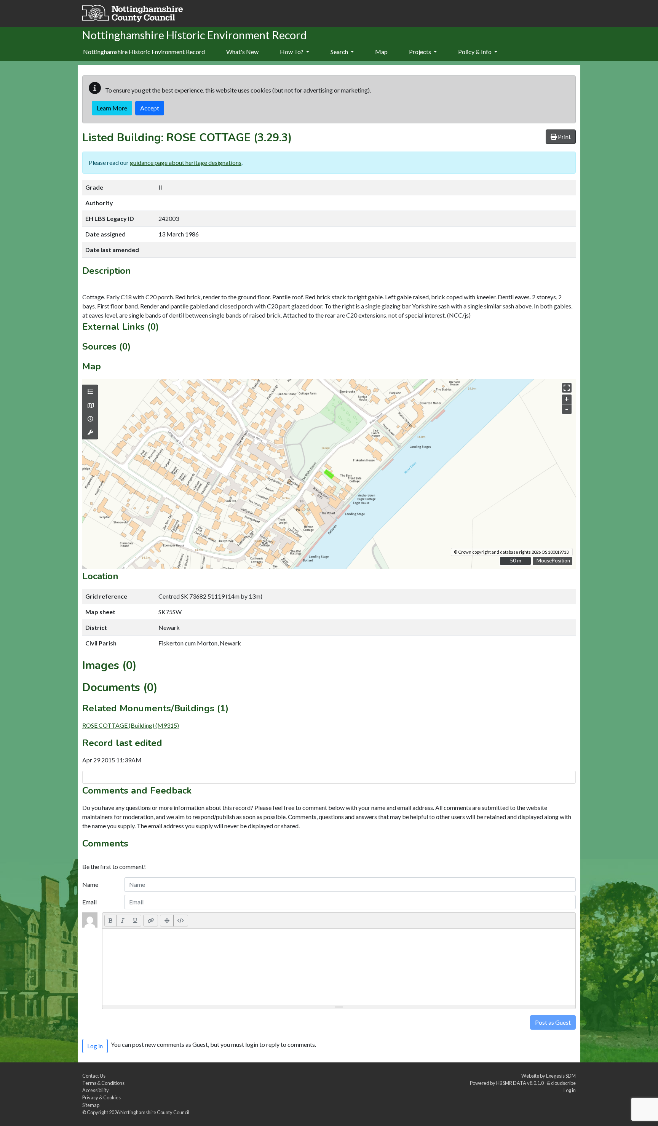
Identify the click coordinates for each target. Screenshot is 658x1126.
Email (89, 902)
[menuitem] (242, 52)
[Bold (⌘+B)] (110, 920)
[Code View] (180, 920)
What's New (242, 51)
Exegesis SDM (561, 1076)
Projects (420, 51)
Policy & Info (475, 51)
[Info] (90, 419)
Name (90, 884)
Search (340, 51)
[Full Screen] (167, 920)
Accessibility (95, 1090)
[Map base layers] (90, 405)
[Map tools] (90, 432)
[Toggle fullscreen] (567, 388)
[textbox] (338, 967)
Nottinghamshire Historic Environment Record (144, 51)
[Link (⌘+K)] (150, 920)
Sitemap (90, 1105)
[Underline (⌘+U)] (135, 920)
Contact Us (93, 1076)
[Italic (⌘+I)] (123, 920)
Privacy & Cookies (101, 1097)
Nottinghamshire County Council (154, 1112)
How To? (292, 51)
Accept (149, 108)
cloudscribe (563, 1083)
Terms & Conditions (103, 1083)
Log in (570, 1090)
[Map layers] (90, 392)
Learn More (112, 108)
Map (381, 51)
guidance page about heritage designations (185, 162)
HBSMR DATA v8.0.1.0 (520, 1083)
